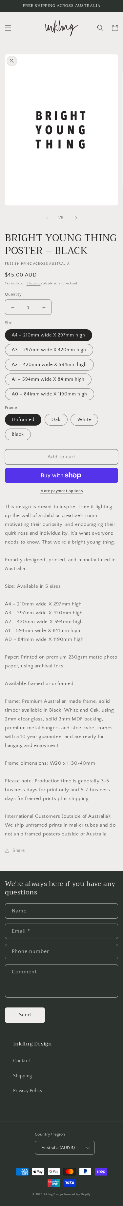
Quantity (13, 294)
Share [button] (18, 850)
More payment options (61, 491)
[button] (8, 28)
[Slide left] (47, 218)
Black (18, 434)
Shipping (34, 283)
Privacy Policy (27, 1090)
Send (25, 1015)
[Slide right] (76, 218)
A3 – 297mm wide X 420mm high (49, 350)
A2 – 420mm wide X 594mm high (49, 364)
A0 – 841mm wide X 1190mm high (49, 394)
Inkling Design (53, 1194)
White (84, 419)
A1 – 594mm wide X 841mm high (48, 379)
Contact (21, 1060)
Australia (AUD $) (58, 1147)
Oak (56, 419)
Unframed (23, 419)
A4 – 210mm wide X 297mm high (48, 335)
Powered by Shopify (77, 1194)
